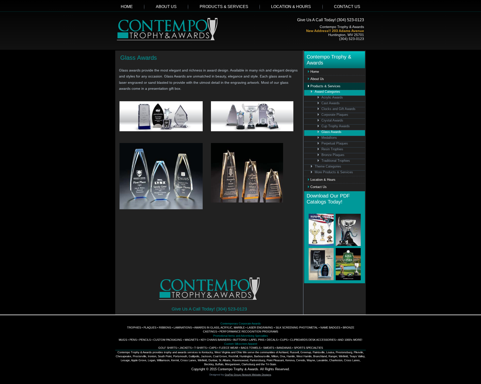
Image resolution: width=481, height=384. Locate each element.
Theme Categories (328, 166)
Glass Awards (331, 132)
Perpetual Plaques (334, 143)
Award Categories (327, 92)
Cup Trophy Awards (335, 126)
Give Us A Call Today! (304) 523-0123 (330, 20)
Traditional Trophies (335, 160)
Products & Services (224, 6)
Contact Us (347, 6)
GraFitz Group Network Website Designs (248, 374)
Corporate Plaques (334, 114)
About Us (166, 6)
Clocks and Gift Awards (338, 109)
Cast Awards (330, 103)
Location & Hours (291, 6)
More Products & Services (334, 172)
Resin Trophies (332, 149)
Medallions (329, 138)
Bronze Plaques (332, 155)
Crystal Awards (332, 120)
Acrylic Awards (332, 97)
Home (127, 6)
